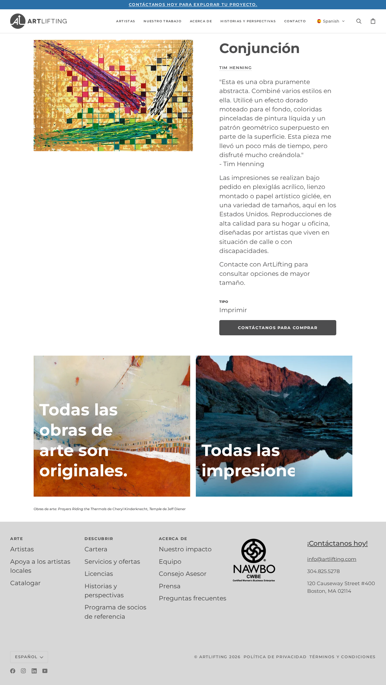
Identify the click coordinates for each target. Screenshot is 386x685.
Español (26, 656)
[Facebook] (12, 670)
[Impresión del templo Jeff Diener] (274, 426)
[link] (277, 327)
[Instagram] (23, 670)
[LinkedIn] (34, 670)
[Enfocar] (113, 95)
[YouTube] (44, 670)
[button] (125, 21)
